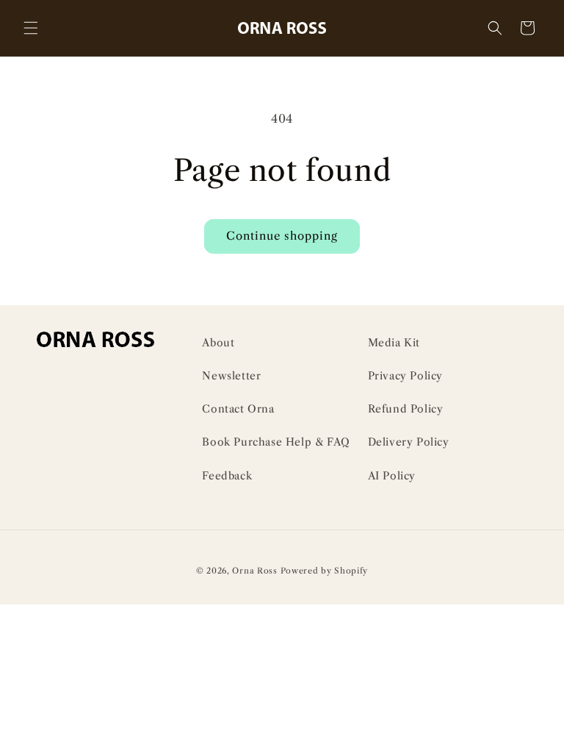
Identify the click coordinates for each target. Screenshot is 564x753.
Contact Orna (238, 408)
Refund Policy (406, 408)
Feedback (227, 475)
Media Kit (394, 342)
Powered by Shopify (325, 570)
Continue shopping (282, 236)
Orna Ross (254, 570)
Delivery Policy (408, 442)
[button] (31, 28)
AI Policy (392, 475)
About (218, 342)
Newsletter (231, 375)
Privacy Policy (405, 375)
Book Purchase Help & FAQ (276, 442)
